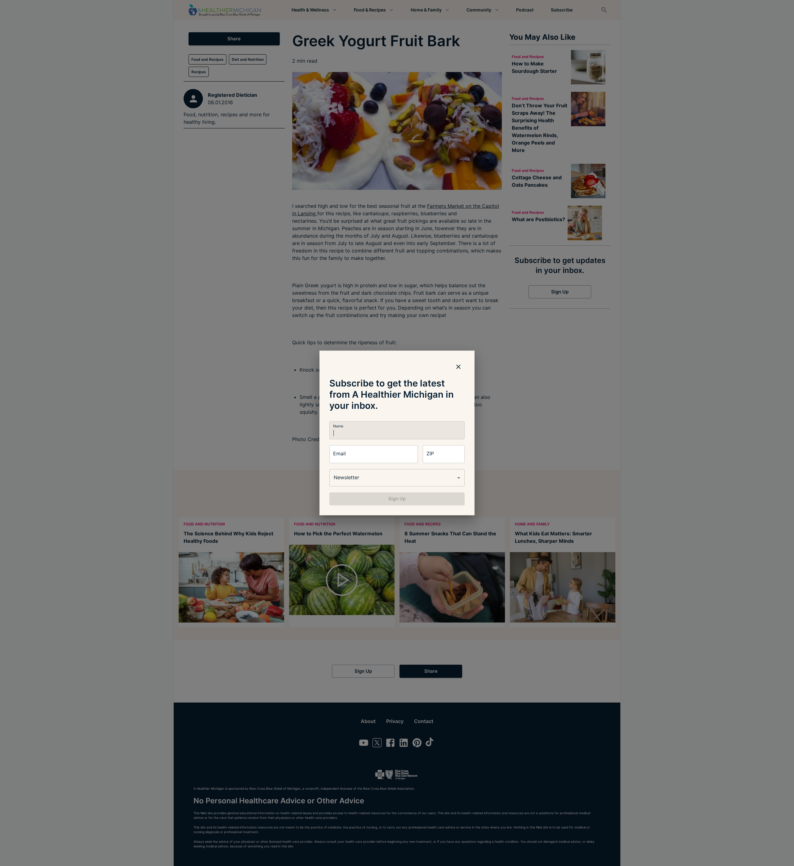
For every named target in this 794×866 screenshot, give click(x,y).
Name (338, 426)
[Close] (458, 366)
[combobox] (397, 477)
